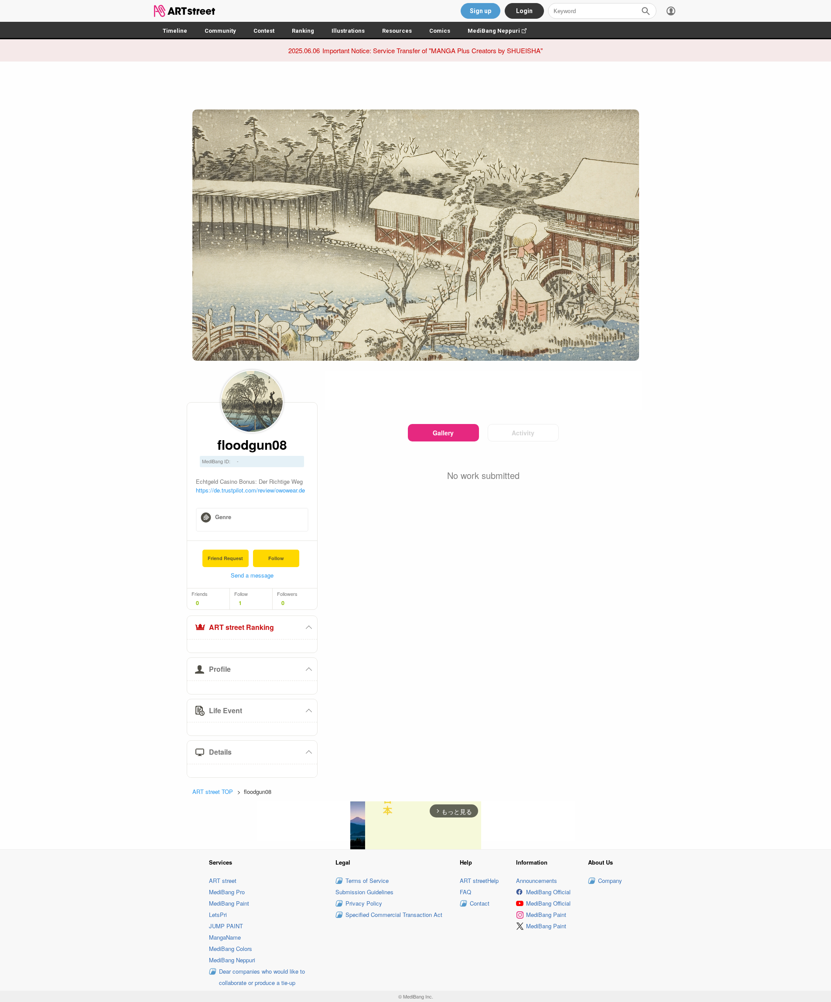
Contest (263, 30)
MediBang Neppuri (501, 30)
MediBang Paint (229, 903)
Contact (479, 903)
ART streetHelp (479, 880)
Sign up (480, 10)
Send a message (252, 575)
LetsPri (218, 914)
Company (610, 880)
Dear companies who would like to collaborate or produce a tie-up (262, 977)
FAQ (465, 892)
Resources (397, 30)
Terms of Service (367, 880)
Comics (439, 30)
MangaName (225, 937)
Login (524, 10)
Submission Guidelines (364, 892)
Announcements (536, 880)
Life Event (225, 710)
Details (220, 752)
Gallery (443, 432)
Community (220, 30)
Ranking (303, 30)
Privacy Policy (363, 903)
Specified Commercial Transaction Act (393, 914)
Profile (220, 669)
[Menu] (670, 10)
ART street (222, 880)
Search (646, 11)
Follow (276, 558)
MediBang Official (548, 892)
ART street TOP (212, 791)
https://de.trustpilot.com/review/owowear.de (250, 490)
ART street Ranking (241, 627)
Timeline (175, 30)
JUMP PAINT (226, 926)
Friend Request (225, 558)
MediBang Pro (227, 892)
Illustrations (348, 30)
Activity (523, 432)
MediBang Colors (230, 948)
